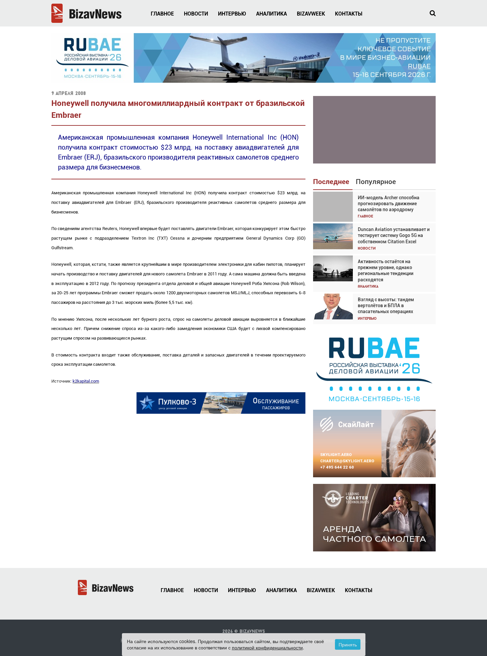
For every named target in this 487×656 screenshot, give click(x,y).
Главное (162, 14)
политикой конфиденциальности (267, 647)
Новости (196, 14)
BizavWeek (311, 14)
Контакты (348, 14)
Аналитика (271, 14)
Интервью (232, 14)
